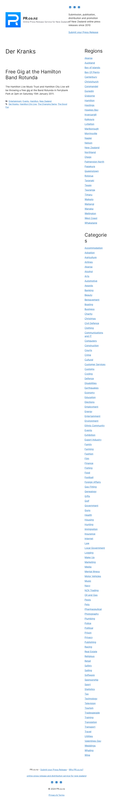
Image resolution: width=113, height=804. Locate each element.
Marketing (90, 562)
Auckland (90, 62)
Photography (92, 614)
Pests (88, 599)
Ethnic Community (95, 425)
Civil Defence (92, 323)
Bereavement (92, 299)
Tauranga (90, 190)
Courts (88, 350)
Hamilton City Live (28, 104)
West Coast (91, 218)
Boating (89, 304)
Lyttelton (89, 124)
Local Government (95, 548)
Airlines (89, 262)
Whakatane (91, 223)
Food (87, 472)
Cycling (89, 373)
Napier (88, 138)
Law (87, 543)
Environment (91, 421)
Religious (90, 656)
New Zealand (45, 101)
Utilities (89, 736)
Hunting (89, 524)
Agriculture (91, 257)
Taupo (88, 185)
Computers (91, 340)
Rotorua (89, 175)
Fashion (89, 453)
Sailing (88, 670)
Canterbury (91, 77)
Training (89, 717)
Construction (92, 345)
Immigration (91, 529)
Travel (88, 731)
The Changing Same (47, 104)
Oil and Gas (91, 595)
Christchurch (92, 81)
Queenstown (92, 171)
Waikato (89, 199)
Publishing (90, 642)
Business (90, 309)
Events (26, 101)
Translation (91, 722)
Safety (88, 665)
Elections (90, 402)
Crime (88, 355)
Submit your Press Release (83, 32)
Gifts (87, 496)
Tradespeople (92, 712)
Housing (89, 519)
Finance (89, 463)
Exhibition (90, 435)
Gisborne (90, 95)
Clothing (89, 328)
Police (88, 623)
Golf (87, 501)
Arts (87, 276)
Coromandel (91, 86)
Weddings (90, 745)
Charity (88, 313)
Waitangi (89, 204)
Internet (89, 538)
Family (88, 444)
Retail (88, 661)
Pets (87, 604)
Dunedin (89, 91)
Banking (89, 290)
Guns (87, 510)
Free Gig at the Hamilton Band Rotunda (33, 74)
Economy (90, 392)
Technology (91, 698)
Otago (88, 157)
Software (90, 675)
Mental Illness (92, 571)
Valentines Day (93, 741)
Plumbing (90, 618)
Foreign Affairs (93, 482)
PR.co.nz (30, 18)
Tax (87, 694)
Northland (90, 152)
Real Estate (91, 651)
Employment (91, 406)
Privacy (89, 637)
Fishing (88, 468)
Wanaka (89, 208)
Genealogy (90, 491)
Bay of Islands (92, 67)
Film (87, 458)
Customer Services (95, 364)
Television (90, 703)
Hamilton (34, 101)
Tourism (89, 708)
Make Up (90, 557)
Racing (88, 646)
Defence (89, 378)
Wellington (90, 213)
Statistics (90, 689)
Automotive (91, 281)
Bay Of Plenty (92, 72)
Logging (89, 552)
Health (88, 515)
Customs (89, 369)
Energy (88, 411)
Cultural (89, 359)
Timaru (88, 194)
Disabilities (91, 383)
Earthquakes (92, 388)
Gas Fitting (91, 486)
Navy (87, 585)
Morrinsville (91, 133)
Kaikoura (89, 119)
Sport (88, 684)
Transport (90, 726)
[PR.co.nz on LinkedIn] (70, 7)
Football (89, 477)
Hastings (89, 105)
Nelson (88, 142)
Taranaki (89, 180)
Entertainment (15, 101)
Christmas (90, 318)
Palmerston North (94, 161)
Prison (88, 632)
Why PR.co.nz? (76, 769)
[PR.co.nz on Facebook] (79, 7)
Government (91, 505)
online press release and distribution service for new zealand (56, 776)
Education (90, 397)
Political (89, 628)
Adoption (90, 252)
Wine (87, 755)
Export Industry (93, 439)
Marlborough (92, 128)
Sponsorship (91, 679)
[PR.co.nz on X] (74, 7)
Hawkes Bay (91, 110)
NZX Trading (92, 590)
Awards (89, 285)
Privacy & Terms (56, 795)
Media (88, 566)
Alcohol (89, 271)
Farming (89, 449)
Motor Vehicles (93, 576)
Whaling (89, 750)
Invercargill (90, 114)
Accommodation (94, 248)
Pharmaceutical (93, 609)
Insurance (90, 533)
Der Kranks (14, 104)
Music (88, 581)
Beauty (88, 295)
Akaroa (88, 58)
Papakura (90, 166)
